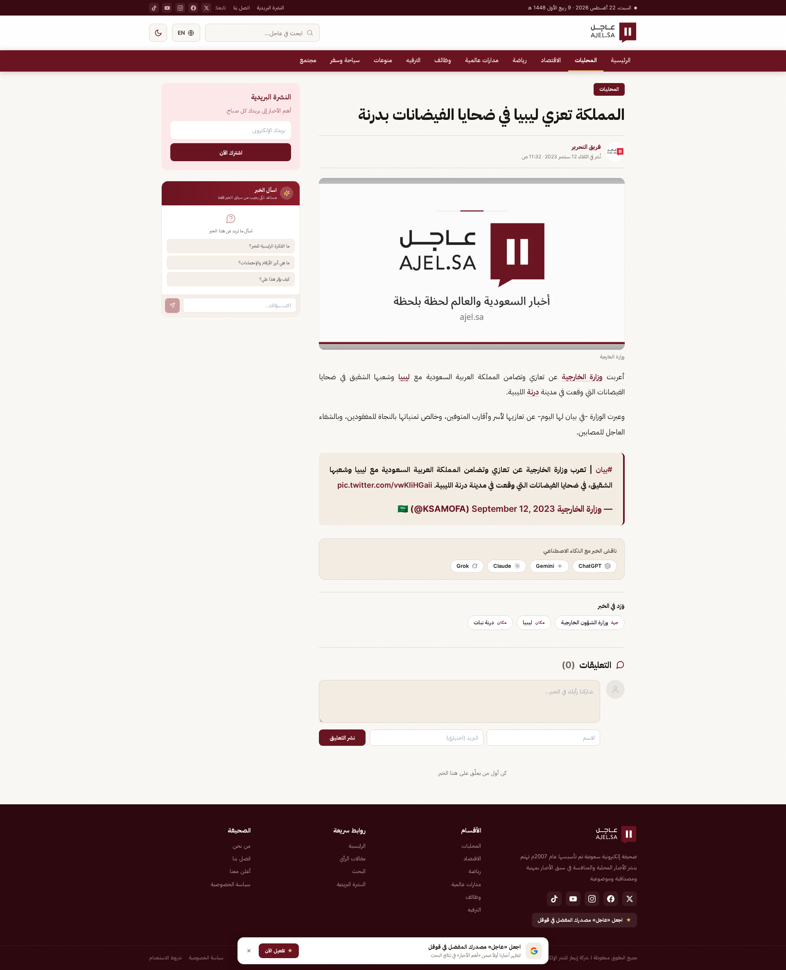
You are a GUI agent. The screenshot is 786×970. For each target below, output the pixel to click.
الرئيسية (620, 60)
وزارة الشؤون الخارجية (590, 622)
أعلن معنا (240, 871)
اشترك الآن (230, 152)
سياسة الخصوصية (231, 884)
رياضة (520, 60)
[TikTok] (154, 8)
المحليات (586, 60)
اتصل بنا (241, 8)
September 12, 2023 (513, 509)
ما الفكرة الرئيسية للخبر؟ (269, 246)
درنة (533, 391)
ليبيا (404, 376)
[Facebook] (193, 8)
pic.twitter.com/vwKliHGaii (384, 485)
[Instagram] (180, 8)
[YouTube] (167, 8)
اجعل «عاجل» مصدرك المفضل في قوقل (584, 920)
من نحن (242, 845)
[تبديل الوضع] (158, 33)
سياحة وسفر (345, 60)
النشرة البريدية (270, 8)
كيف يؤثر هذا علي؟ (274, 279)
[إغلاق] (249, 951)
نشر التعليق (342, 737)
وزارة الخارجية (582, 376)
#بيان (604, 469)
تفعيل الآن (279, 950)
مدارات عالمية (482, 60)
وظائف (442, 60)
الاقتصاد (551, 60)
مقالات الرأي (352, 858)
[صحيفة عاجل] (613, 32)
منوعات (383, 60)
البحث (359, 871)
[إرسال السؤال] (172, 305)
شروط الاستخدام (165, 957)
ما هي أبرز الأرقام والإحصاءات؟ (264, 262)
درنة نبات (490, 622)
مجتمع (308, 60)
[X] (206, 8)
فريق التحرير (586, 147)
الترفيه (413, 60)
